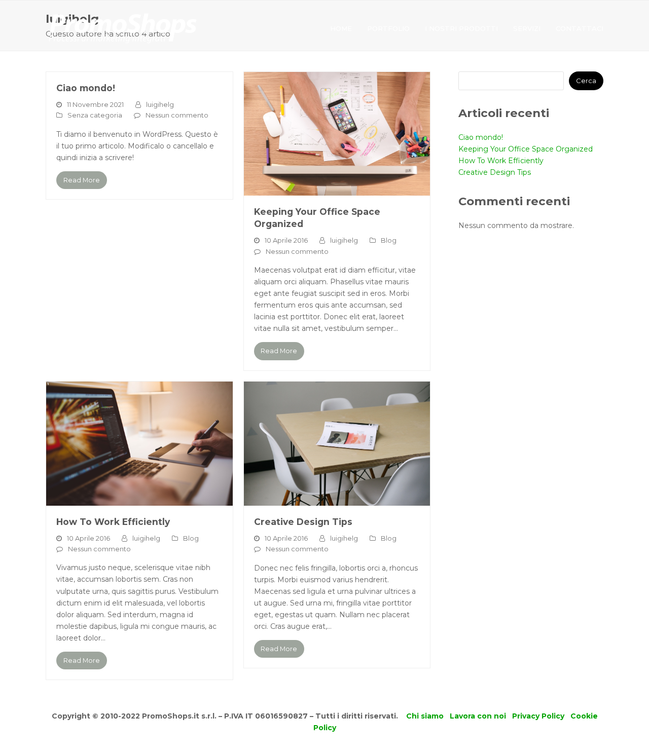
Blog (388, 240)
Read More (81, 180)
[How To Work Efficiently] (139, 442)
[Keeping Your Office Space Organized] (337, 133)
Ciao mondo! (85, 88)
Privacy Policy (538, 716)
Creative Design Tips (303, 521)
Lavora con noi (478, 716)
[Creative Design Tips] (337, 442)
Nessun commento (177, 115)
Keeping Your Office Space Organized (525, 149)
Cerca (586, 81)
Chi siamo (425, 716)
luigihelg (160, 104)
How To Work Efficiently (113, 521)
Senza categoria (94, 115)
